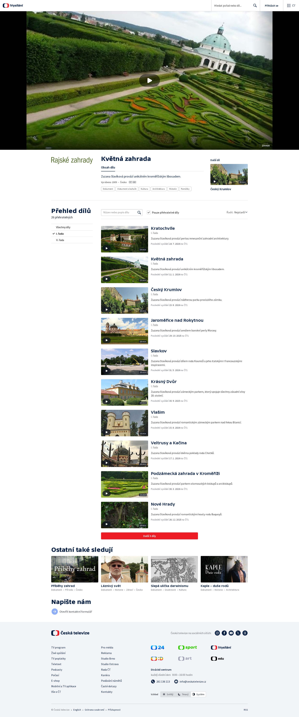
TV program (58, 647)
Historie (172, 189)
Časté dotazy (108, 686)
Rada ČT (106, 669)
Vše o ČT (56, 691)
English (77, 709)
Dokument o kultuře (126, 189)
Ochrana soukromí (94, 709)
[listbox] (183, 694)
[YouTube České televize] (231, 633)
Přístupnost (114, 709)
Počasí (55, 675)
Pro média (107, 647)
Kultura (144, 189)
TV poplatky (58, 658)
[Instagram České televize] (217, 633)
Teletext (56, 664)
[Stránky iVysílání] (221, 648)
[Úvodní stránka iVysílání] (16, 5)
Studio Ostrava (110, 664)
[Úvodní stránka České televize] (70, 633)
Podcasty (56, 669)
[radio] (72, 227)
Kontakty (106, 691)
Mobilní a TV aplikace (63, 686)
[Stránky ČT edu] (217, 659)
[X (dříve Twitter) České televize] (238, 633)
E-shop (55, 680)
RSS (246, 709)
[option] (168, 694)
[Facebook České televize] (224, 633)
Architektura (159, 189)
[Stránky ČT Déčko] (157, 659)
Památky (185, 189)
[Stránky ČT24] (157, 648)
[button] (149, 80)
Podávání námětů (111, 680)
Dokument (108, 189)
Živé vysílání (58, 653)
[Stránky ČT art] (185, 659)
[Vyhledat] (139, 212)
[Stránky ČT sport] (187, 648)
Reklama (106, 653)
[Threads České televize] (245, 633)
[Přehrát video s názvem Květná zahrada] (149, 80)
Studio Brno (108, 658)
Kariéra (105, 675)
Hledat (255, 5)
